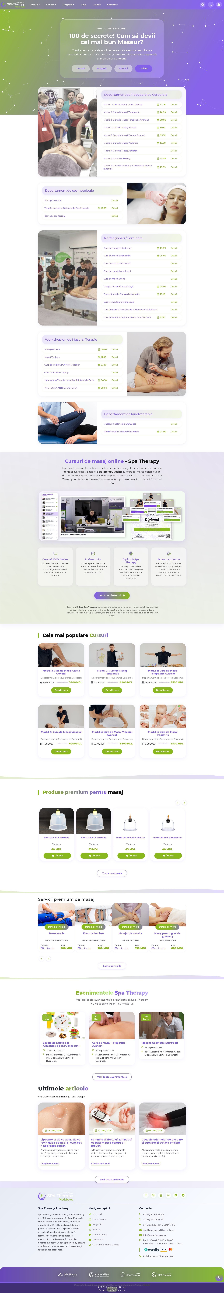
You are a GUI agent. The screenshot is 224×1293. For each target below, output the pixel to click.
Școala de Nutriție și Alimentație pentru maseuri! (61, 1044)
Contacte (112, 4)
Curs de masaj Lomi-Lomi (117, 271)
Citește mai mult (50, 1163)
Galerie (97, 4)
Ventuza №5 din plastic (167, 837)
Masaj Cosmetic (52, 200)
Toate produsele (112, 873)
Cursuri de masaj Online (105, 1244)
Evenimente (99, 1219)
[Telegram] (183, 1195)
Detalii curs (61, 690)
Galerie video (99, 1234)
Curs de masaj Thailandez (117, 263)
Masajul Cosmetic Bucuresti (159, 1042)
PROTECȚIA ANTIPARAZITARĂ (60, 388)
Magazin (67, 4)
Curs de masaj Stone (114, 279)
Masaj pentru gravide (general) (167, 935)
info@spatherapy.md (155, 1235)
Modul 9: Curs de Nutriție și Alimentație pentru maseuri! (127, 167)
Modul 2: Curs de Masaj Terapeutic (121, 112)
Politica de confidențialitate (158, 1256)
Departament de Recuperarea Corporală (135, 95)
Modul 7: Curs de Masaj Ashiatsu (120, 151)
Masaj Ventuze (52, 357)
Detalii (174, 104)
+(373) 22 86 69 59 (153, 1214)
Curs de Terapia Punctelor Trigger (62, 365)
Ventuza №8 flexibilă (56, 837)
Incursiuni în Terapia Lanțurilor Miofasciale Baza (69, 380)
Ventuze (56, 844)
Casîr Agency (118, 1290)
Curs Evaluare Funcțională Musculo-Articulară (127, 317)
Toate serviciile (112, 966)
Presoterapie (57, 933)
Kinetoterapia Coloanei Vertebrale (121, 431)
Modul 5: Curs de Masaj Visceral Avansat (124, 135)
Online (144, 68)
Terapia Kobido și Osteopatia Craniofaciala (66, 208)
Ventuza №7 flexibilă (93, 837)
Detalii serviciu (56, 927)
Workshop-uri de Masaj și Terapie (71, 339)
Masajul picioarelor (130, 933)
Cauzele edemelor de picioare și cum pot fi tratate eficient (162, 1141)
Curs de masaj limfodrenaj (117, 248)
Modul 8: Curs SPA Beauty (117, 158)
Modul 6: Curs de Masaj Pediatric (120, 143)
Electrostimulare (93, 933)
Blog (83, 4)
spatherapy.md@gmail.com (159, 1230)
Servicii (50, 4)
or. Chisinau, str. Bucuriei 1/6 (159, 1224)
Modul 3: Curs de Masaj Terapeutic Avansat (126, 120)
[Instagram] (153, 1195)
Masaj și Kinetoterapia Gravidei (119, 424)
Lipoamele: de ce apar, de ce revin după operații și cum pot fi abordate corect (61, 1142)
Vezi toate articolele (112, 1179)
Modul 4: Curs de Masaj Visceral (119, 127)
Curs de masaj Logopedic (116, 256)
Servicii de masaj (130, 940)
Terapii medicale (167, 940)
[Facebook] (146, 1195)
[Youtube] (161, 1195)
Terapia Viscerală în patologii (118, 286)
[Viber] (175, 1195)
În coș (58, 855)
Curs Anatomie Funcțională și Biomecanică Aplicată (130, 309)
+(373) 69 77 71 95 (153, 1219)
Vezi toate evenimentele (112, 1077)
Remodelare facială (54, 216)
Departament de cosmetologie (69, 190)
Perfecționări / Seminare (123, 238)
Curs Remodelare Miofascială (118, 302)
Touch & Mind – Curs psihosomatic (121, 294)
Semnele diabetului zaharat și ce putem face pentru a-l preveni (111, 1142)
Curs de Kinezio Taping (56, 372)
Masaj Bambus (52, 349)
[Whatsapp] (168, 1195)
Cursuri (34, 4)
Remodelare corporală (56, 940)
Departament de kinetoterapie (128, 414)
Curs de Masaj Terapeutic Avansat (108, 1044)
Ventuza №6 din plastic (130, 837)
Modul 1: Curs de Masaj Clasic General (122, 104)
